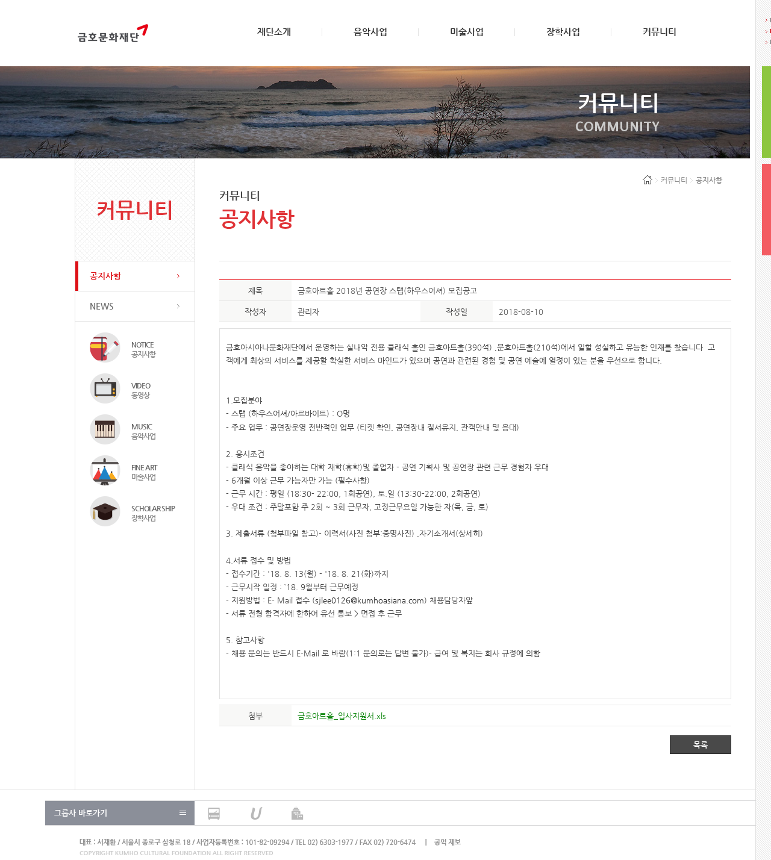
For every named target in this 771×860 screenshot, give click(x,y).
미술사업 (467, 31)
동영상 (140, 390)
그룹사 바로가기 (80, 812)
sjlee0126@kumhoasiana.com (369, 600)
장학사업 (563, 31)
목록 (700, 744)
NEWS (102, 306)
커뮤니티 (659, 31)
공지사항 (105, 276)
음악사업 (370, 31)
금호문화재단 (113, 33)
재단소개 (274, 31)
